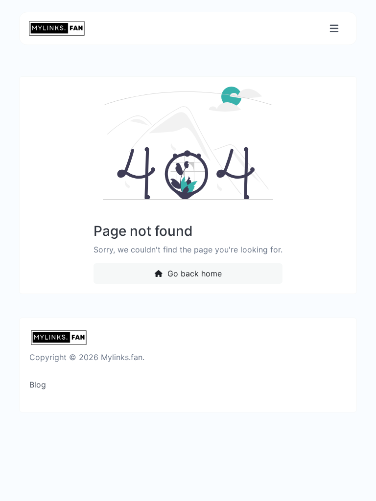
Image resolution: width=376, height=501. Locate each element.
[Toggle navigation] (334, 28)
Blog (37, 384)
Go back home (193, 273)
